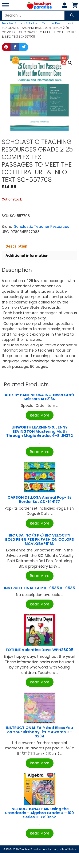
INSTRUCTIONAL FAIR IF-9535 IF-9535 (39, 588)
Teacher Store (12, 23)
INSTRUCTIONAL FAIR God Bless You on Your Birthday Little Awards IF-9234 (39, 732)
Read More (39, 415)
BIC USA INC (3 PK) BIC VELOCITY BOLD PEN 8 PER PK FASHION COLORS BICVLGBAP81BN (39, 539)
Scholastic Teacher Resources (48, 23)
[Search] (72, 16)
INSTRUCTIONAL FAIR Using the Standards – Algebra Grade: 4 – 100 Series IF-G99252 (39, 813)
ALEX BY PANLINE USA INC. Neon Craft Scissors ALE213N (39, 397)
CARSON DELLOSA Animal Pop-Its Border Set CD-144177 (39, 499)
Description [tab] (16, 246)
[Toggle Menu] (5, 5)
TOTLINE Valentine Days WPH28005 (39, 649)
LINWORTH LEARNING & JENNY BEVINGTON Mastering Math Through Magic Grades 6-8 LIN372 (39, 431)
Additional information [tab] (26, 255)
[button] (70, 63)
